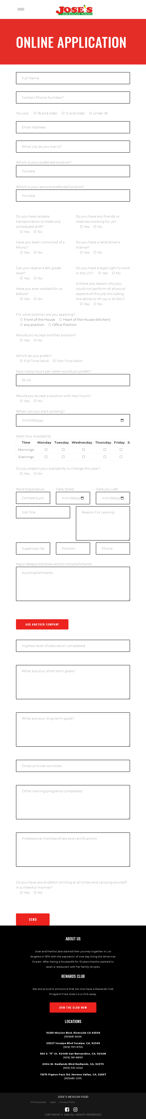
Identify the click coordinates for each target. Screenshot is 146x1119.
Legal (53, 1102)
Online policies (38, 1102)
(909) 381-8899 (73, 1057)
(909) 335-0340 (73, 1067)
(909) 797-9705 (73, 1046)
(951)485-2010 (73, 1078)
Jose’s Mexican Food (73, 1096)
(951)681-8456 (73, 1036)
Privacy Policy (67, 1102)
